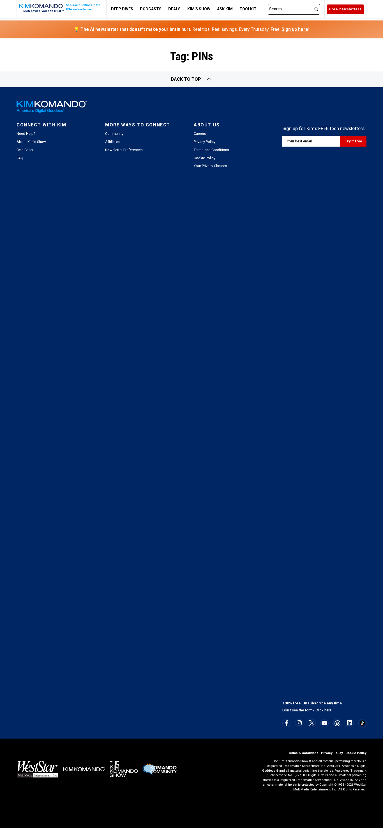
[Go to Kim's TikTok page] (362, 723)
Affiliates (112, 142)
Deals (174, 9)
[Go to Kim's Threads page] (337, 723)
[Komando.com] (41, 6)
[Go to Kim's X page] (312, 723)
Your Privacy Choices (210, 166)
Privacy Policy (204, 142)
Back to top (186, 79)
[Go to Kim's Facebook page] (286, 723)
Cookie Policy (204, 158)
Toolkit (248, 9)
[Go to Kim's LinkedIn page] (349, 722)
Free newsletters (345, 9)
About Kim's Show (31, 142)
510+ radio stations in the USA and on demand (83, 7)
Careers (200, 133)
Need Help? (26, 133)
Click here (323, 710)
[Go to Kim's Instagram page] (299, 722)
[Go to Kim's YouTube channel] (324, 723)
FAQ (20, 158)
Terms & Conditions (303, 753)
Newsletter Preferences (124, 150)
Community (114, 133)
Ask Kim (225, 9)
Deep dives (122, 9)
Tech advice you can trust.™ (43, 11)
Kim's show (198, 9)
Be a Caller (25, 150)
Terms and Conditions (211, 150)
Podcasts (150, 9)
